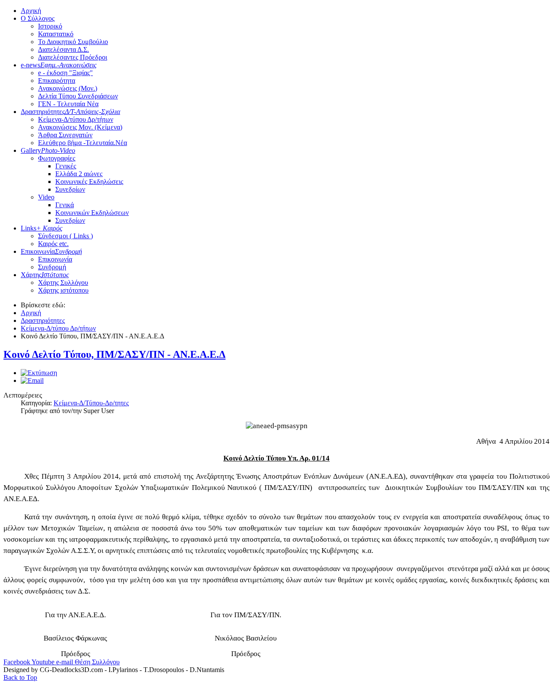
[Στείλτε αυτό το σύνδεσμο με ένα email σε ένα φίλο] (32, 380)
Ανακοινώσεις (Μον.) (67, 88)
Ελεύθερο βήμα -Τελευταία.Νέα (82, 142)
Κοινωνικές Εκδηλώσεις (89, 181)
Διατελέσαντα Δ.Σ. (63, 49)
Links (42, 228)
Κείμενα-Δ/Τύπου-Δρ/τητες (91, 403)
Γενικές (65, 166)
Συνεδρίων (70, 189)
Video (46, 197)
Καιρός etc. (53, 243)
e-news (59, 65)
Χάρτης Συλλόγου (63, 282)
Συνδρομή (52, 267)
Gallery (48, 150)
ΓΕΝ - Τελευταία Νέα (68, 103)
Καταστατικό (55, 34)
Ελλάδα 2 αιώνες (78, 173)
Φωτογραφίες (56, 158)
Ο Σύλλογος (37, 18)
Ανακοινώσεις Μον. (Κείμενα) (80, 127)
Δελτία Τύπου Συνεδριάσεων (78, 96)
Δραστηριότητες (70, 111)
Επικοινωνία (51, 251)
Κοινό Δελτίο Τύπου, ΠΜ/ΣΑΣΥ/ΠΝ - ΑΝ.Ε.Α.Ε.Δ (114, 354)
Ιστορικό (50, 26)
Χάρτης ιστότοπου (63, 290)
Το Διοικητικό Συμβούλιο (73, 41)
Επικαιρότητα (56, 80)
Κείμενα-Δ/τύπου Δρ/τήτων (75, 119)
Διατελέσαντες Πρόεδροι (72, 57)
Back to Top (20, 677)
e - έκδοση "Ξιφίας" (65, 72)
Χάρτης (45, 274)
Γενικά (64, 204)
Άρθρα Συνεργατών (65, 135)
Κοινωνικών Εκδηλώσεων (92, 212)
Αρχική (31, 10)
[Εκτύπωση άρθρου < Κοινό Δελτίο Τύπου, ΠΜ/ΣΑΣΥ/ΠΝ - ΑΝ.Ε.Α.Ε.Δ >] (39, 372)
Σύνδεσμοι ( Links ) (65, 236)
